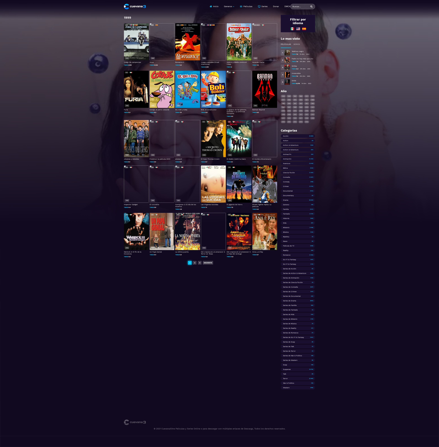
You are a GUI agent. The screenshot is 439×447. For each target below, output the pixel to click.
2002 (283, 111)
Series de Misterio (290, 319)
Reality (285, 250)
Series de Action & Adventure (294, 273)
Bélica (285, 168)
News (285, 241)
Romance (286, 255)
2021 (289, 122)
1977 (283, 100)
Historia (286, 218)
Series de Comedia (290, 287)
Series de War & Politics (292, 356)
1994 (306, 103)
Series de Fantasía (290, 310)
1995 (312, 103)
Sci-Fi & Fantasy (289, 259)
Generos (228, 6)
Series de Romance (290, 333)
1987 (306, 100)
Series (264, 6)
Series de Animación (291, 278)
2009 (289, 114)
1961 (295, 96)
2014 (283, 118)
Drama (285, 200)
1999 (301, 107)
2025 (306, 122)
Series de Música (289, 323)
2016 (295, 118)
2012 (306, 114)
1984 (295, 100)
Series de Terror (289, 351)
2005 (300, 111)
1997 (289, 107)
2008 (283, 114)
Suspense (287, 369)
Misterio (286, 227)
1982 (289, 100)
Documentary (288, 195)
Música (286, 232)
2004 (295, 111)
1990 (289, 103)
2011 (301, 114)
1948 (283, 96)
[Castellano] (304, 28)
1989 (283, 103)
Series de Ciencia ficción (293, 282)
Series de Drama (289, 301)
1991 (295, 103)
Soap (285, 365)
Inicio (215, 6)
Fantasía (286, 214)
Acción (285, 136)
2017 (301, 118)
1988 (312, 100)
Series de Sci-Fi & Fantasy (293, 337)
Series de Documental (292, 296)
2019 (312, 118)
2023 (300, 122)
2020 (283, 122)
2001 (312, 107)
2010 (295, 114)
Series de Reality (289, 328)
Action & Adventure (290, 145)
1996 (283, 107)
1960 (289, 96)
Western (286, 388)
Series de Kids (288, 314)
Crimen (286, 186)
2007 (312, 111)
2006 (306, 111)
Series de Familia (290, 305)
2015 (289, 118)
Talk (284, 374)
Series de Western (290, 360)
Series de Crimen (290, 291)
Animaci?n (287, 154)
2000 (306, 107)
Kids (284, 223)
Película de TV (288, 246)
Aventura (286, 163)
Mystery (286, 237)
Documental (288, 191)
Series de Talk (288, 346)
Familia (286, 209)
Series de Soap (289, 342)
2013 (312, 114)
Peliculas (247, 6)
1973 (306, 96)
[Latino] (292, 28)
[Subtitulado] (298, 28)
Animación (287, 159)
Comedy (286, 182)
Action (285, 140)
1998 (295, 107)
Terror (285, 378)
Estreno (286, 205)
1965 (301, 96)
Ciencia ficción (289, 173)
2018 (306, 118)
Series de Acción (289, 269)
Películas (286, 44)
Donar (276, 6)
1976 (312, 96)
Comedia (286, 177)
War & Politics (288, 383)
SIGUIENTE (208, 263)
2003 (289, 111)
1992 (301, 103)
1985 (301, 100)
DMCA (287, 6)
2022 (295, 122)
